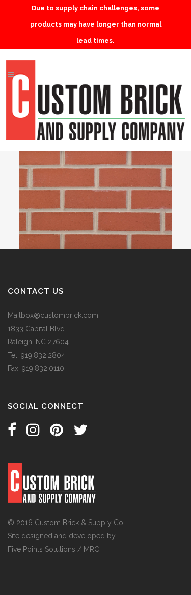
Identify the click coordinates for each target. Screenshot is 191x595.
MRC (91, 549)
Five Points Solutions (41, 549)
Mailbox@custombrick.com (53, 315)
